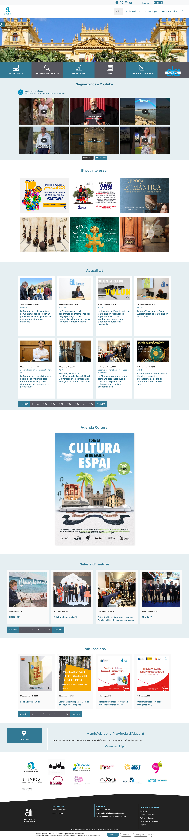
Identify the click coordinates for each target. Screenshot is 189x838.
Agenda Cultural (94, 427)
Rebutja (126, 834)
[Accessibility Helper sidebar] (2, 24)
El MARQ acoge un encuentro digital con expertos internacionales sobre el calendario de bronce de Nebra (152, 378)
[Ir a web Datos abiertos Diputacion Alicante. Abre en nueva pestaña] (173, 70)
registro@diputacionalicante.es (112, 813)
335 (69, 404)
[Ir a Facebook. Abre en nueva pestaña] (117, 3)
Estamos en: (58, 806)
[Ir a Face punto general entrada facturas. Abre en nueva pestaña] (110, 70)
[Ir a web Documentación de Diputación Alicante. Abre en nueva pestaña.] (78, 70)
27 (67, 714)
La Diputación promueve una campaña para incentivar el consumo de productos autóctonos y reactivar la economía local (112, 381)
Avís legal (143, 811)
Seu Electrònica (169, 11)
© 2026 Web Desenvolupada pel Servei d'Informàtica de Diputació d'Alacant (94, 829)
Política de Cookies (147, 818)
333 (53, 404)
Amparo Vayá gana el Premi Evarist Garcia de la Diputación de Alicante (152, 314)
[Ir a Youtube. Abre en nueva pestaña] (131, 3)
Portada (62, 307)
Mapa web (144, 825)
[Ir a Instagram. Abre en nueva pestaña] (126, 3)
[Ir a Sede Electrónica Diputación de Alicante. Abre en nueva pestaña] (16, 70)
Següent (101, 404)
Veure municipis (115, 746)
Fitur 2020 (147, 617)
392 (91, 404)
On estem (25, 739)
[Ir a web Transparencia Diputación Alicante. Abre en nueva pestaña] (47, 70)
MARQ (139, 370)
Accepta (113, 834)
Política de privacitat (147, 814)
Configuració (140, 834)
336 (77, 404)
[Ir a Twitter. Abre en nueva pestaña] (122, 3)
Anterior (24, 404)
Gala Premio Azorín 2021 (65, 617)
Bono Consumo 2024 (30, 702)
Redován (23, 307)
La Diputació (131, 11)
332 (45, 404)
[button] (182, 11)
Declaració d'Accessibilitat (149, 821)
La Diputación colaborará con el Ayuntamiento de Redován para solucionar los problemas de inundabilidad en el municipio (35, 316)
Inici (118, 11)
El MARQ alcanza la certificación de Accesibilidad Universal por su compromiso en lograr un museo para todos (75, 377)
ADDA (61, 370)
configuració (95, 835)
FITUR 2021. (15, 617)
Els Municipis (151, 11)
